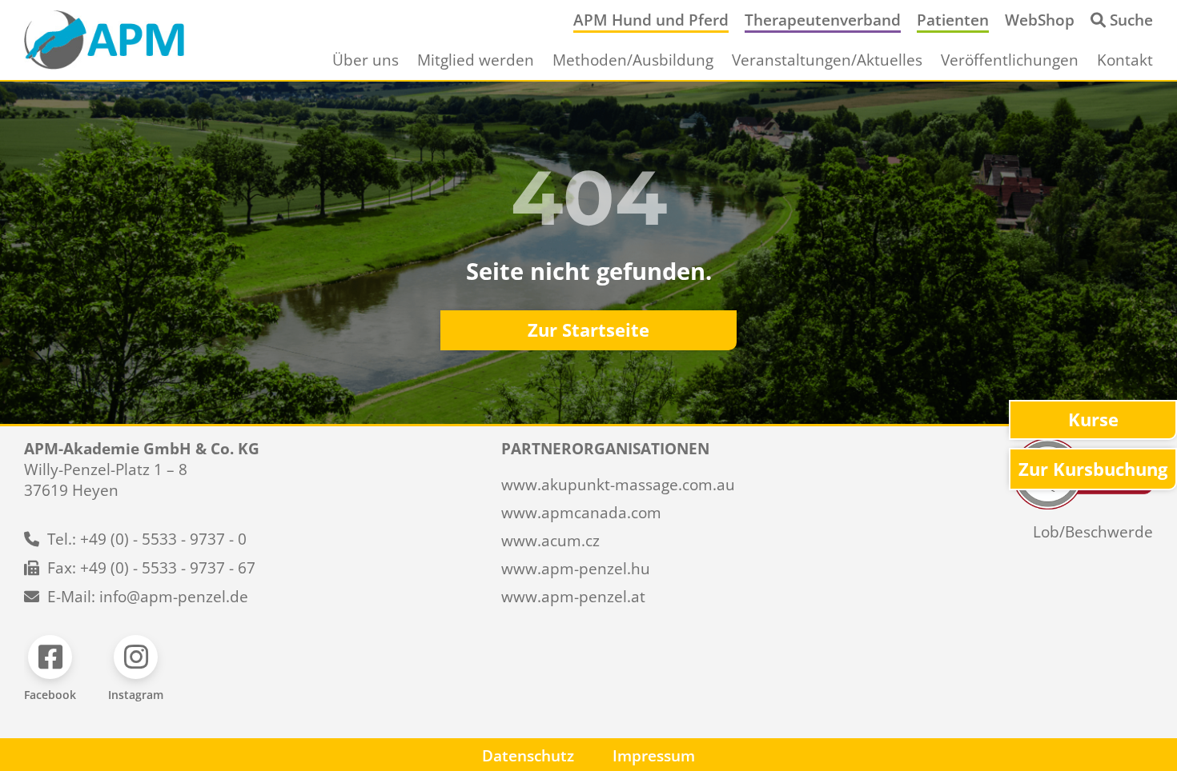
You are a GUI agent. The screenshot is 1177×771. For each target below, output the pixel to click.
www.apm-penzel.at (573, 596)
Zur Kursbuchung (1092, 469)
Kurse (1093, 419)
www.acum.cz (550, 540)
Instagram (135, 694)
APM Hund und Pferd (651, 20)
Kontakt (1125, 60)
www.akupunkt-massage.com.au (618, 484)
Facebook (50, 694)
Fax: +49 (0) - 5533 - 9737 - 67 (151, 567)
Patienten (953, 20)
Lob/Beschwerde (1093, 531)
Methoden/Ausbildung (632, 60)
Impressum (654, 755)
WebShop (1040, 20)
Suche (1131, 20)
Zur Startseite (588, 330)
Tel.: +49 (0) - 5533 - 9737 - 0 (147, 539)
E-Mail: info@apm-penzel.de (147, 596)
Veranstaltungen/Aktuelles (827, 60)
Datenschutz (528, 755)
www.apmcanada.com (581, 512)
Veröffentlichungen (1010, 60)
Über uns (365, 60)
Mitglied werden (475, 60)
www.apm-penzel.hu (575, 568)
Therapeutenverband (823, 20)
